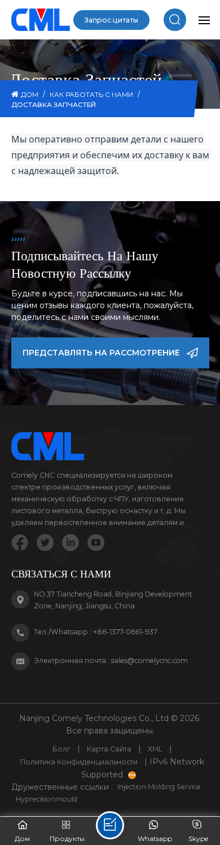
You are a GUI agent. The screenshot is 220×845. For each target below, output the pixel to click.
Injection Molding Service (159, 786)
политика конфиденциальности (79, 762)
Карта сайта (109, 749)
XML (155, 749)
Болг (61, 749)
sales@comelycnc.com (149, 660)
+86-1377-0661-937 (125, 632)
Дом (29, 95)
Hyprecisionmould (46, 799)
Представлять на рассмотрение (101, 353)
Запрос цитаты (111, 20)
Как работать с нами (91, 95)
